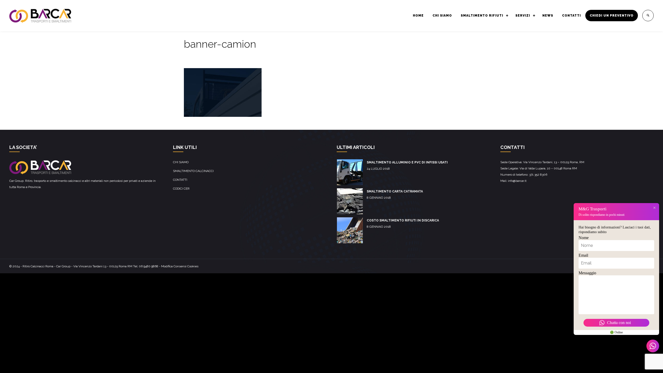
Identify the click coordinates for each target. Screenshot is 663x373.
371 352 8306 (538, 174)
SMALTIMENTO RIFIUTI (482, 15)
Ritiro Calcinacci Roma (38, 266)
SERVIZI (522, 15)
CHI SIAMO (442, 15)
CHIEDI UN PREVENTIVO (611, 15)
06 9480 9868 (148, 266)
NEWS (547, 15)
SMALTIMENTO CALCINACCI (193, 171)
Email (583, 255)
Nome (584, 237)
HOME (418, 15)
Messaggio (587, 273)
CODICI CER (181, 188)
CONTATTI (571, 15)
